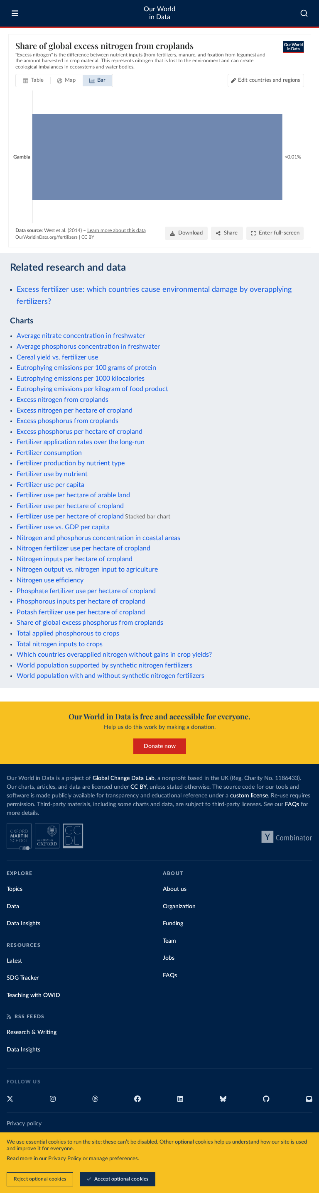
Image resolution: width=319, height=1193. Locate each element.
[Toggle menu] (15, 13)
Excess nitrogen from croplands (62, 399)
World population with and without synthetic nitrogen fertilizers (110, 675)
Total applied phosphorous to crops (68, 633)
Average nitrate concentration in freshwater (81, 335)
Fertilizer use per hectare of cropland (70, 506)
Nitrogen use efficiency (50, 580)
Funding (173, 924)
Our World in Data (159, 13)
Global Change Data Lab (124, 778)
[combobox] (304, 13)
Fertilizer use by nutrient (52, 474)
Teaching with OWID (33, 995)
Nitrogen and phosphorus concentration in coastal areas (98, 538)
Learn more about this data (116, 230)
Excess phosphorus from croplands (67, 421)
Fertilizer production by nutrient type (71, 463)
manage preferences (113, 1158)
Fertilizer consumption (49, 453)
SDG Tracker (23, 978)
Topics (14, 889)
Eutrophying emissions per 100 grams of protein (86, 367)
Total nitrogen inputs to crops (60, 644)
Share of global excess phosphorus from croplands (90, 622)
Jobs (168, 958)
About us (174, 889)
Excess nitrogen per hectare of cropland (75, 410)
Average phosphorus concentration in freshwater (88, 346)
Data (13, 906)
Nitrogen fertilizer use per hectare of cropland (83, 548)
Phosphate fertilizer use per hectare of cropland (86, 591)
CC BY (87, 237)
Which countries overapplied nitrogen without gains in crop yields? (114, 654)
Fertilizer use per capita (50, 485)
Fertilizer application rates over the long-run (81, 442)
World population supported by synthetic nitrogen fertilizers (104, 665)
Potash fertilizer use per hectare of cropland (81, 612)
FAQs (292, 804)
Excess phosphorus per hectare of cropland (79, 431)
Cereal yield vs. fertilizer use (57, 357)
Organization (179, 906)
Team (169, 941)
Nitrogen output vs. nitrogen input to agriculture (87, 569)
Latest (14, 961)
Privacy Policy (64, 1158)
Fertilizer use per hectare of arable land (73, 495)
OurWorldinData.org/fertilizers (46, 237)
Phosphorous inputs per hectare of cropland (81, 601)
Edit (269, 80)
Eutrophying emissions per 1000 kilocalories (81, 378)
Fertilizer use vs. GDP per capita (63, 527)
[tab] (33, 80)
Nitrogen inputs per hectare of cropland (75, 559)
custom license (249, 796)
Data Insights (23, 924)
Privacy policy (24, 1124)
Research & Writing (31, 1032)
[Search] (304, 13)
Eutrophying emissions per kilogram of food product (92, 389)
